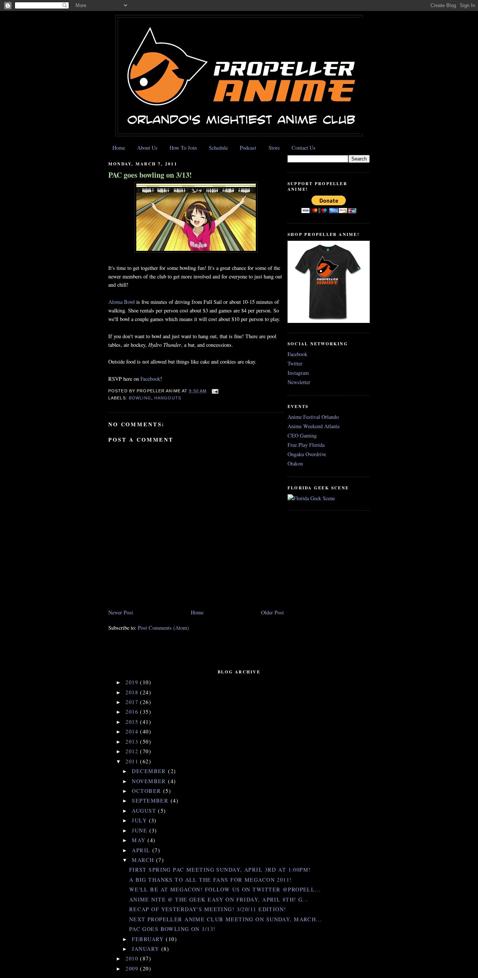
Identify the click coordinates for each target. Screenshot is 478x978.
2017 (132, 702)
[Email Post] (214, 391)
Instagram (298, 372)
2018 (132, 692)
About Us (147, 147)
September (151, 800)
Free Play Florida (306, 444)
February (149, 939)
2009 (132, 968)
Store (274, 147)
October (147, 790)
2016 (132, 711)
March (144, 859)
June (140, 830)
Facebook (150, 378)
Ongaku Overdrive (307, 454)
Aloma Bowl (121, 301)
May (140, 840)
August (145, 810)
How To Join (183, 147)
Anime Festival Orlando (313, 416)
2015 (132, 721)
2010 (132, 958)
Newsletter (299, 382)
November (150, 781)
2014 (132, 731)
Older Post (272, 612)
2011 (132, 761)
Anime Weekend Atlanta (313, 426)
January (146, 948)
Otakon (295, 463)
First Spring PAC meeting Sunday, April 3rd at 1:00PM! (220, 869)
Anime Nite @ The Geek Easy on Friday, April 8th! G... (219, 899)
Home (118, 147)
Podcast (248, 147)
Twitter (295, 363)
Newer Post (120, 612)
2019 (132, 682)
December (150, 771)
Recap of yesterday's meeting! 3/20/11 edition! (207, 909)
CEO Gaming (302, 435)
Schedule (218, 147)
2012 (132, 751)
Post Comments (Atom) (163, 627)
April (142, 850)
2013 (132, 741)
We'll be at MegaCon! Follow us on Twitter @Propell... (225, 889)
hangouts (167, 398)
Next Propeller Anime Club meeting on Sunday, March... (225, 919)
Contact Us (304, 147)
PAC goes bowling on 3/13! (150, 175)
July (140, 820)
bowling (140, 398)
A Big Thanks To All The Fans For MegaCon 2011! (210, 879)
